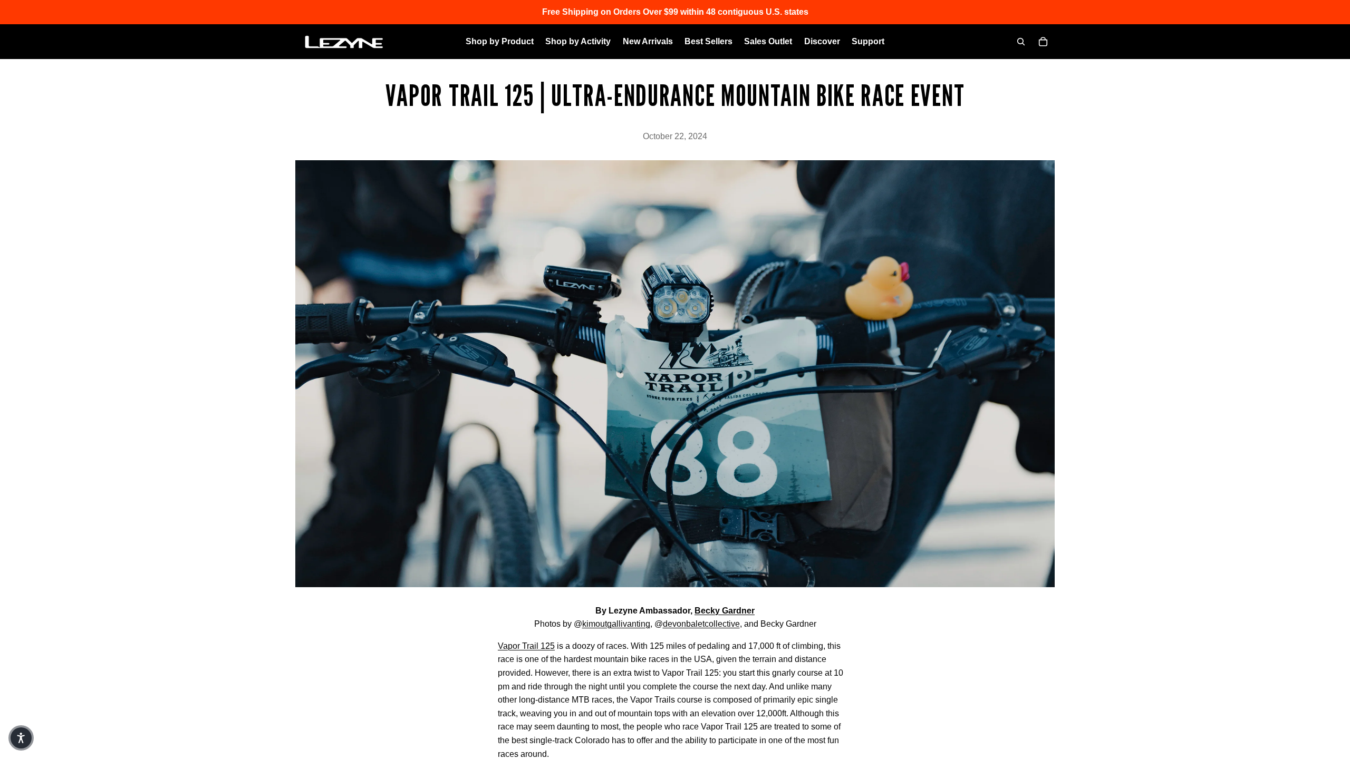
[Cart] (1043, 41)
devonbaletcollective (701, 623)
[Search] (1021, 41)
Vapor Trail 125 (526, 645)
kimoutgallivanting (616, 623)
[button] (21, 738)
